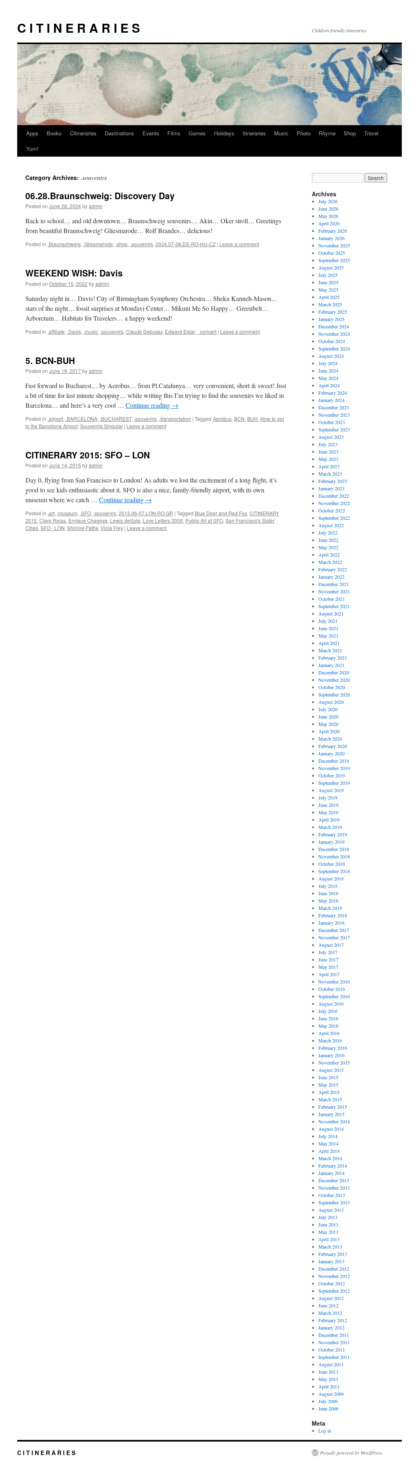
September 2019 (334, 782)
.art (50, 513)
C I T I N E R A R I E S (78, 27)
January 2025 (331, 319)
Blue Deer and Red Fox (221, 513)
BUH (252, 418)
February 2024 (332, 392)
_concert (206, 331)
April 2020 (329, 731)
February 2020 (332, 746)
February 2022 (332, 569)
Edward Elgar (180, 331)
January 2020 (331, 753)
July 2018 (328, 886)
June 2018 (328, 893)
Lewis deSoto (125, 520)
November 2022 (334, 503)
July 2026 (328, 201)
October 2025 (331, 252)
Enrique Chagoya (88, 520)
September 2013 (334, 1202)
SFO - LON (53, 527)
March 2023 (330, 473)
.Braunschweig (64, 243)
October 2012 (331, 1283)
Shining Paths (82, 527)
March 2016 (330, 1040)
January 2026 (331, 238)
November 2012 (334, 1276)
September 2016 (334, 996)
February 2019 (332, 834)
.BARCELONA (81, 418)
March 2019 (330, 827)
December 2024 (333, 326)
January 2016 (331, 1055)
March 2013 (330, 1246)
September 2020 (334, 694)
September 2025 (334, 260)
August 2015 (331, 1070)
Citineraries (83, 133)
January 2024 (331, 400)
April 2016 (329, 1033)
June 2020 (328, 716)
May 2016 (328, 1025)
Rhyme (327, 133)
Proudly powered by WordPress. (351, 1452)
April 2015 (329, 1092)
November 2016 (334, 981)
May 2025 (328, 289)
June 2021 (328, 628)
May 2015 (328, 1084)
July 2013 (328, 1217)
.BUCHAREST (115, 418)
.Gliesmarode (98, 243)
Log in (324, 1430)
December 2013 (333, 1180)
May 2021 (328, 635)
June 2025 (328, 282)
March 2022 (330, 562)
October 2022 (331, 510)
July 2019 (328, 797)
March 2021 (330, 650)
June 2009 (328, 1408)
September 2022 (334, 517)
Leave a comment (239, 243)
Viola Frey (112, 527)
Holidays (224, 133)
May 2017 (328, 966)
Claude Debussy (144, 331)
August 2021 (331, 613)
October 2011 (331, 1349)
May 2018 (328, 900)
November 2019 (334, 768)
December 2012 (333, 1268)
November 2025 (334, 245)
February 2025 (332, 311)
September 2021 (334, 606)
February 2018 (332, 915)
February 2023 (332, 481)
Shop (350, 133)
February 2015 (332, 1106)
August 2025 (331, 267)
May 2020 (328, 724)
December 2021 (333, 584)
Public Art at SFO (204, 520)
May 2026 (328, 216)
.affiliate (56, 331)
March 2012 (330, 1312)
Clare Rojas (52, 520)
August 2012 (331, 1298)
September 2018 (334, 871)
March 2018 (330, 908)
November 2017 (334, 937)
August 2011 (331, 1364)
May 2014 (328, 1143)
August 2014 (331, 1128)
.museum (67, 513)
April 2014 (329, 1151)
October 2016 (331, 989)
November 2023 (334, 414)
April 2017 (329, 974)
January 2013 (331, 1261)
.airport (55, 418)
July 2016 (328, 1011)
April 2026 (329, 223)
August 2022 (331, 525)
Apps (32, 133)
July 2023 (328, 444)
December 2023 (333, 407)
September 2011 (334, 1357)
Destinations (119, 133)
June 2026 (328, 208)
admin (96, 205)
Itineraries (254, 133)
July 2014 (328, 1136)
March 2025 (330, 304)
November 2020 (334, 679)
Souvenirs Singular (101, 425)
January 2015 (331, 1114)
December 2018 (333, 849)
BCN (239, 418)
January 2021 (331, 665)
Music (281, 133)
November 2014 (334, 1121)
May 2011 (328, 1379)
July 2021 (328, 621)
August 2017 (331, 944)
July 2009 (328, 1401)
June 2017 (328, 959)
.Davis (74, 331)
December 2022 (333, 495)
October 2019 (331, 775)
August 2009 (331, 1393)
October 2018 (331, 863)
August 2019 (331, 790)
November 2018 (334, 856)
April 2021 (329, 643)
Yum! (32, 149)
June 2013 (328, 1224)
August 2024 (331, 356)
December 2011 (333, 1335)
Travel (371, 133)
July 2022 (328, 532)
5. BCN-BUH (50, 360)
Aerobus (222, 418)
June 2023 (328, 451)
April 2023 (329, 466)
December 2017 (333, 930)
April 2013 (329, 1239)
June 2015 (328, 1077)
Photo (304, 133)
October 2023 (331, 422)
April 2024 (329, 385)
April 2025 (329, 297)
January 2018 (331, 922)
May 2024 (328, 378)
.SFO (85, 513)
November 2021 (334, 591)
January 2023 (331, 488)
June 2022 (328, 540)
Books (54, 133)
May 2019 (328, 812)
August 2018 (331, 878)
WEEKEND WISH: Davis (74, 273)
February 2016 (332, 1047)
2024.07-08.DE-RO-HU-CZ (185, 243)
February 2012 (332, 1320)
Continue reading (152, 405)
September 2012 (334, 1290)
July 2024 (328, 363)
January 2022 (331, 576)
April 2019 (329, 819)
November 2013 (334, 1187)
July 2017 (328, 952)
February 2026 (332, 230)
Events (150, 133)
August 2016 (331, 1003)
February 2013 (332, 1254)
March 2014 (330, 1158)
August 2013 (331, 1209)
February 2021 (332, 657)
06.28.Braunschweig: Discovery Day (100, 195)
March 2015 (330, 1099)
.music (90, 331)
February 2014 (332, 1165)
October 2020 (331, 687)
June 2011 (328, 1371)
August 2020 (331, 701)
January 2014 (331, 1173)
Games (197, 133)
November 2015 (334, 1062)
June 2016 (328, 1018)
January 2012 (331, 1327)
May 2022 (328, 547)
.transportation (175, 418)
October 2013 (331, 1195)
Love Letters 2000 (163, 520)
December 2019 (333, 760)
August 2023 (331, 436)
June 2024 (328, 370)
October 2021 (331, 598)
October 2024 (331, 341)
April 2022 (329, 554)
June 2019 (328, 805)
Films (173, 133)
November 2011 (334, 1342)
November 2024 (334, 333)
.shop (121, 243)
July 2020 (328, 709)
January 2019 (331, 841)
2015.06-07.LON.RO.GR (146, 513)
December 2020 (333, 672)
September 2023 (334, 429)
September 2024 (334, 348)
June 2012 (328, 1305)
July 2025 (328, 275)
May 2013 (328, 1231)
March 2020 (330, 738)
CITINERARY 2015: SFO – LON (87, 455)
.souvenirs (141, 243)
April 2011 (329, 1386)
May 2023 (328, 459)
